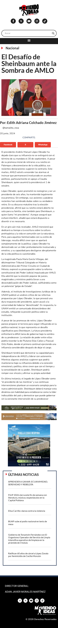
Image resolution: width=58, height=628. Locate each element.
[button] (29, 40)
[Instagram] (36, 21)
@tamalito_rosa (11, 127)
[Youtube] (29, 21)
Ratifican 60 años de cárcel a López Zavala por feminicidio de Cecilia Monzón (28, 554)
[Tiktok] (44, 21)
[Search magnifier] (53, 33)
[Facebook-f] (13, 21)
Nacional (12, 48)
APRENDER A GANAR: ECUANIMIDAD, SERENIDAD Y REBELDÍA (28, 483)
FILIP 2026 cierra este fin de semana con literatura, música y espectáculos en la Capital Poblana (27, 498)
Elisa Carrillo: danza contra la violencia (26, 510)
